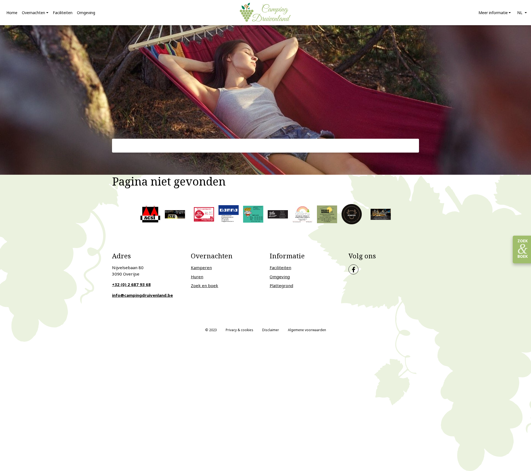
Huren (197, 276)
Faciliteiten (280, 267)
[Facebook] (353, 269)
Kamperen (201, 267)
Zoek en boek (204, 285)
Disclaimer (270, 330)
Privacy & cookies (239, 330)
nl (520, 12)
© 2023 (211, 330)
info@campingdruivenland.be (142, 295)
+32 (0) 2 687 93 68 (131, 284)
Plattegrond (281, 285)
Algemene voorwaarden (307, 330)
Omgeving (280, 276)
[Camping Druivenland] (265, 12)
